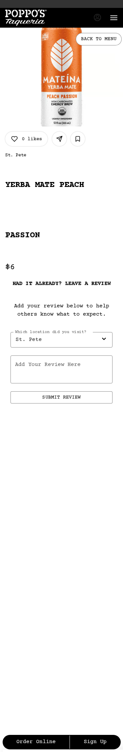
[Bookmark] (78, 139)
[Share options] (59, 139)
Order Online (36, 742)
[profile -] (97, 17)
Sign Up (95, 742)
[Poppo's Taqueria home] (34, 18)
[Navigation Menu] (114, 17)
